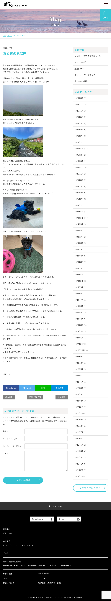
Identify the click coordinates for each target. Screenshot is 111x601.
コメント (6, 453)
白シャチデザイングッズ (84, 74)
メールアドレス (10, 438)
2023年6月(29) (80, 306)
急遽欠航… (79, 68)
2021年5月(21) (80, 438)
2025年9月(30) (80, 155)
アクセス (41, 578)
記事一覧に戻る (35, 397)
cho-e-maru (43, 573)
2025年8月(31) (80, 161)
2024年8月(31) (80, 230)
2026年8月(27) (80, 98)
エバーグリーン (27, 545)
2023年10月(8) (80, 281)
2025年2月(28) (80, 199)
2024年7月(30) (80, 237)
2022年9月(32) (80, 356)
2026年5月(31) (80, 117)
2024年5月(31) (80, 249)
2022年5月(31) (80, 381)
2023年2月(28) (80, 331)
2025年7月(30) (80, 167)
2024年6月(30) (80, 243)
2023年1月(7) (80, 337)
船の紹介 (6, 541)
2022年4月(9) (80, 388)
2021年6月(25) (80, 444)
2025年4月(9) (80, 186)
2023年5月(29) (80, 312)
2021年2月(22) (80, 470)
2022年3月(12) (80, 394)
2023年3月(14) (80, 325)
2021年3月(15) (80, 457)
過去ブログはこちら (90, 488)
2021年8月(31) (80, 425)
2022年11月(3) (80, 344)
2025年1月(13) (80, 205)
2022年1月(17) (80, 407)
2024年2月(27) (80, 268)
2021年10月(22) (81, 413)
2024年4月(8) (80, 255)
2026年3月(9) (80, 129)
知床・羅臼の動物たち (37, 565)
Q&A (5, 578)
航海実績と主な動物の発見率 (60, 565)
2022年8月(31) (80, 362)
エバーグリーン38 (10, 545)
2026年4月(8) (80, 123)
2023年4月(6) (80, 318)
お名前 (6, 431)
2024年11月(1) (80, 211)
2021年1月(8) (80, 463)
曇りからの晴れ (81, 81)
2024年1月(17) (80, 274)
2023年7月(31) (80, 299)
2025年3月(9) (80, 192)
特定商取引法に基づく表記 (49, 583)
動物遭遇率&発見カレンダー (14, 565)
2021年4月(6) (80, 451)
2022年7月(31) (80, 375)
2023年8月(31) (80, 293)
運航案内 (6, 529)
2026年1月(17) (80, 142)
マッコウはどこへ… (82, 62)
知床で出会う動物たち (12, 561)
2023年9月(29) (80, 287)
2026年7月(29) (80, 104)
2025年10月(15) (81, 148)
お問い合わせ (8, 583)
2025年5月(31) (80, 180)
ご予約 (105, 17)
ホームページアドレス (12, 446)
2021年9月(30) (80, 419)
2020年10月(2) (80, 476)
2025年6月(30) (80, 173)
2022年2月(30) (80, 400)
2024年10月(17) (81, 218)
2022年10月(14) (81, 350)
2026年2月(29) (80, 136)
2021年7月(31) (80, 432)
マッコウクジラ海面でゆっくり (87, 56)
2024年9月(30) (80, 224)
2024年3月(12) (80, 262)
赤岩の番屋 (7, 573)
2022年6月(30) (80, 369)
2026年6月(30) (80, 110)
